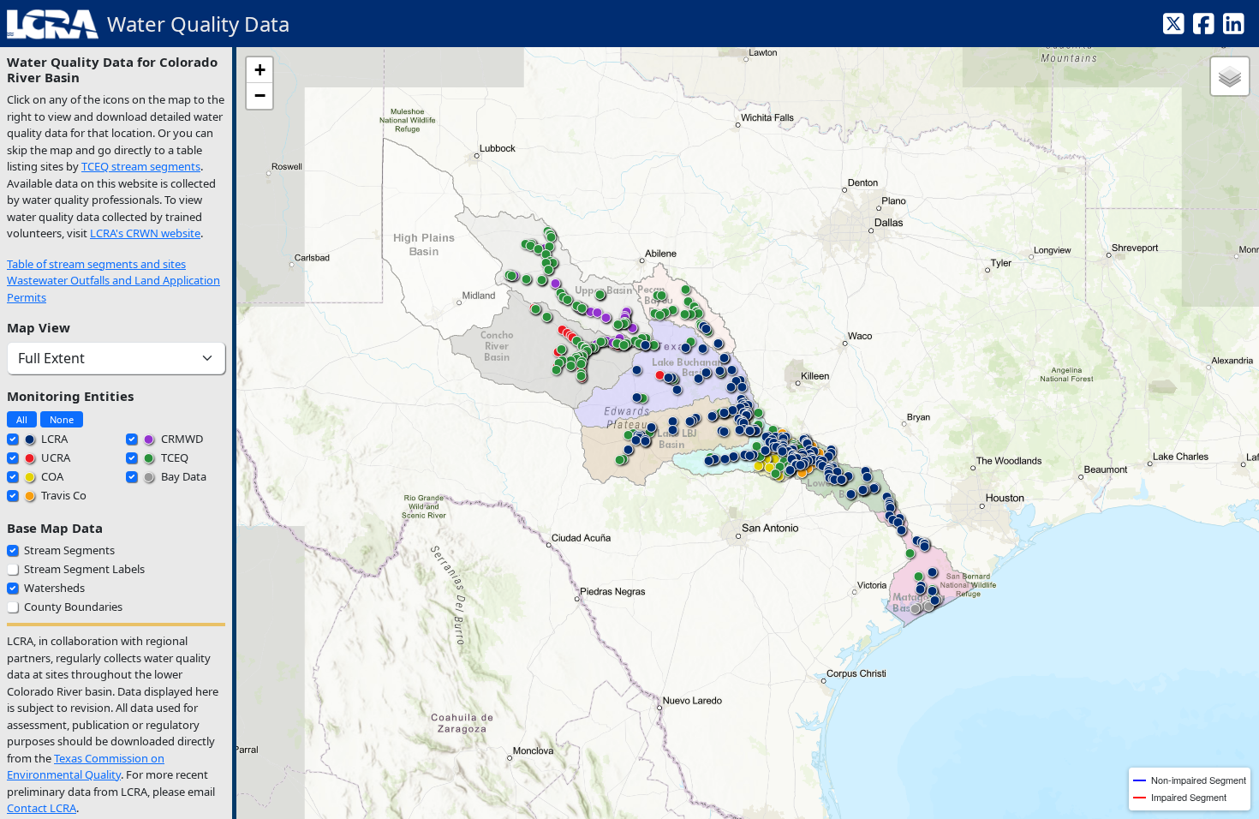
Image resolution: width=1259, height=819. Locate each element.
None (62, 419)
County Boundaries (73, 606)
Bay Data (182, 476)
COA (51, 476)
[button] (758, 469)
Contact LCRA (41, 808)
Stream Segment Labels (84, 569)
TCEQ (173, 457)
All (21, 419)
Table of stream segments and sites (96, 264)
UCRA (54, 457)
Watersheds (54, 587)
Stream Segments (69, 550)
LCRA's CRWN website (145, 233)
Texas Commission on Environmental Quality (85, 766)
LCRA (53, 438)
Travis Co (63, 495)
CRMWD (180, 438)
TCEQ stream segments (140, 166)
